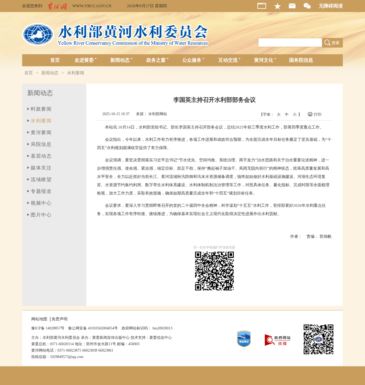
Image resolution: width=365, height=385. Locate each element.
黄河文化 (263, 60)
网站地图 (39, 319)
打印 (318, 114)
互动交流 (228, 60)
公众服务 (191, 60)
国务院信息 (301, 60)
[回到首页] (265, 5)
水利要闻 (75, 73)
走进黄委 (84, 60)
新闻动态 (120, 60)
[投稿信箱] (296, 6)
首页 (55, 60)
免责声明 (60, 319)
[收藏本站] (281, 6)
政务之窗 (156, 60)
